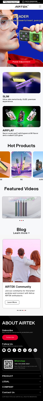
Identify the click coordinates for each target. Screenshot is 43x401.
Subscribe (10, 337)
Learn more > (21, 233)
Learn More (12, 302)
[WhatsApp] (35, 350)
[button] (19, 220)
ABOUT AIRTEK (18, 323)
